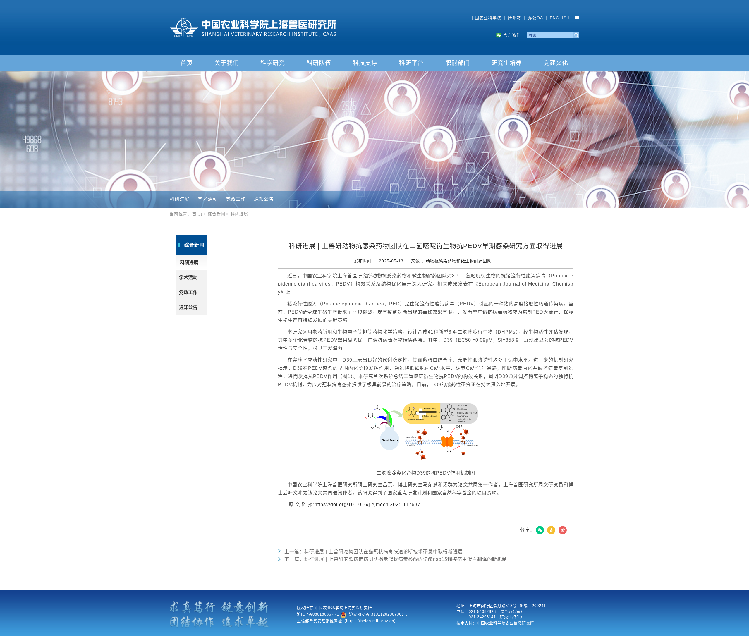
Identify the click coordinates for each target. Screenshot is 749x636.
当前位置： (181, 214)
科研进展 (180, 199)
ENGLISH (560, 18)
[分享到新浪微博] (562, 530)
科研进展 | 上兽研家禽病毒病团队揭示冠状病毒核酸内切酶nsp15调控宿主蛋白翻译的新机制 (395, 559)
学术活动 (208, 199)
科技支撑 (365, 63)
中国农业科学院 (485, 18)
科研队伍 (319, 63)
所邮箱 (514, 18)
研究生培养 (506, 63)
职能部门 (457, 63)
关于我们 (226, 63)
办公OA (535, 18)
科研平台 (411, 63)
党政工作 (236, 199)
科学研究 (272, 63)
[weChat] (539, 530)
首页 (187, 63)
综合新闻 (216, 214)
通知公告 (264, 199)
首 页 (197, 214)
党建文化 (556, 63)
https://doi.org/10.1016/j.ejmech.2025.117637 (367, 504)
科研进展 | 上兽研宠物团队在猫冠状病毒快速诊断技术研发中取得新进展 (373, 551)
